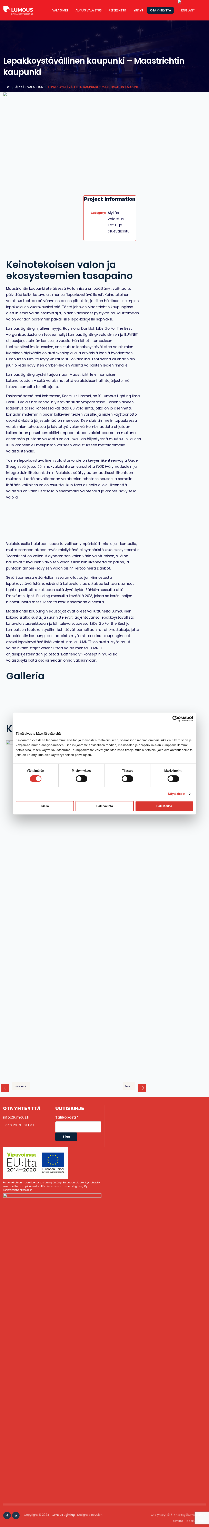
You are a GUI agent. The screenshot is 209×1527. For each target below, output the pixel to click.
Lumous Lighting (63, 1515)
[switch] (81, 778)
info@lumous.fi (16, 1117)
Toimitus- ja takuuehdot (188, 1521)
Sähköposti (67, 1117)
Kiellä (45, 806)
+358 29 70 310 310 (19, 1125)
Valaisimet (60, 10)
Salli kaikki (164, 806)
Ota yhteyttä (160, 10)
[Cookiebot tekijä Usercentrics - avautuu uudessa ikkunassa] (175, 719)
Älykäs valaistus (89, 10)
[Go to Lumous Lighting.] (8, 87)
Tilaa (66, 1137)
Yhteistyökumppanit (188, 1515)
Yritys (138, 10)
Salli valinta (104, 806)
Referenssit (118, 10)
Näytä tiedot (176, 793)
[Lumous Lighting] (22, 10)
